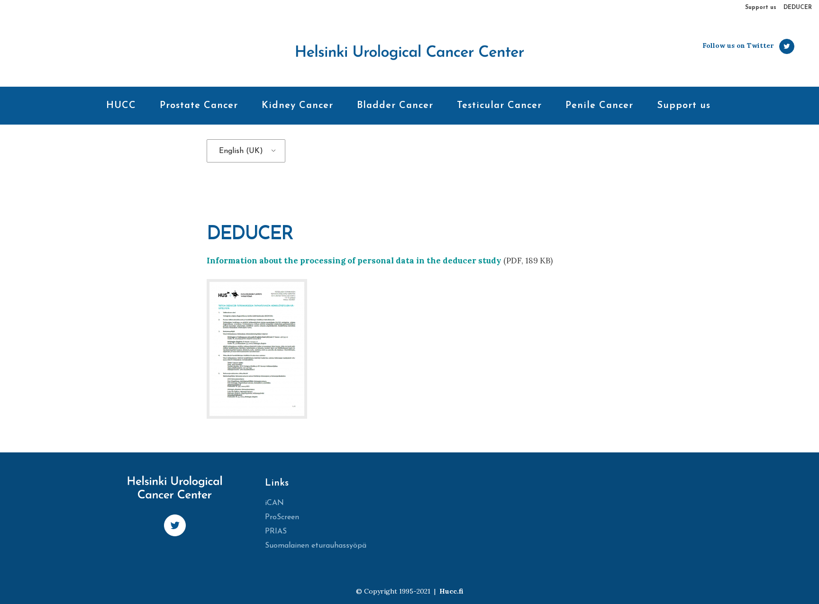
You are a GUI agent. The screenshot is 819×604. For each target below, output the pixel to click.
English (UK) (241, 151)
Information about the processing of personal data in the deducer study (354, 260)
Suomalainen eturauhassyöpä (315, 546)
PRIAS (276, 531)
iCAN (274, 503)
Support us (760, 7)
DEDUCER (797, 7)
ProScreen (282, 517)
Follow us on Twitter (738, 45)
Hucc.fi (451, 591)
